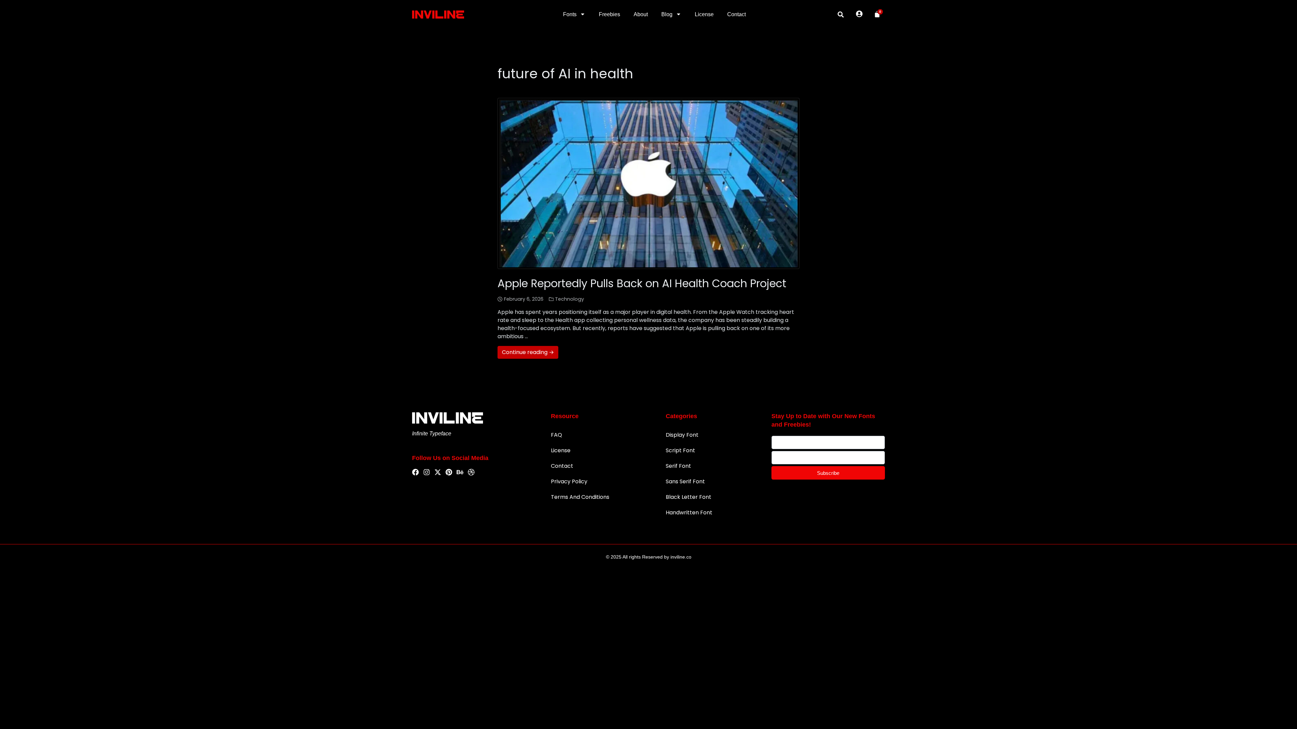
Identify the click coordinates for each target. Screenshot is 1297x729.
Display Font (682, 435)
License (704, 14)
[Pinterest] (449, 472)
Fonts (570, 14)
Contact (736, 14)
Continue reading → (528, 352)
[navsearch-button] (840, 14)
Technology (569, 299)
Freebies (609, 14)
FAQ (556, 435)
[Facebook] (415, 472)
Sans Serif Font (685, 481)
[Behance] (460, 472)
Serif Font (678, 466)
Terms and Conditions (580, 497)
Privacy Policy (569, 481)
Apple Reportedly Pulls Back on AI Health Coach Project (642, 283)
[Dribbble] (471, 472)
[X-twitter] (437, 472)
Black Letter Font (688, 497)
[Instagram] (426, 472)
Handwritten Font (689, 512)
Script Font (680, 450)
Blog (666, 14)
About (641, 14)
